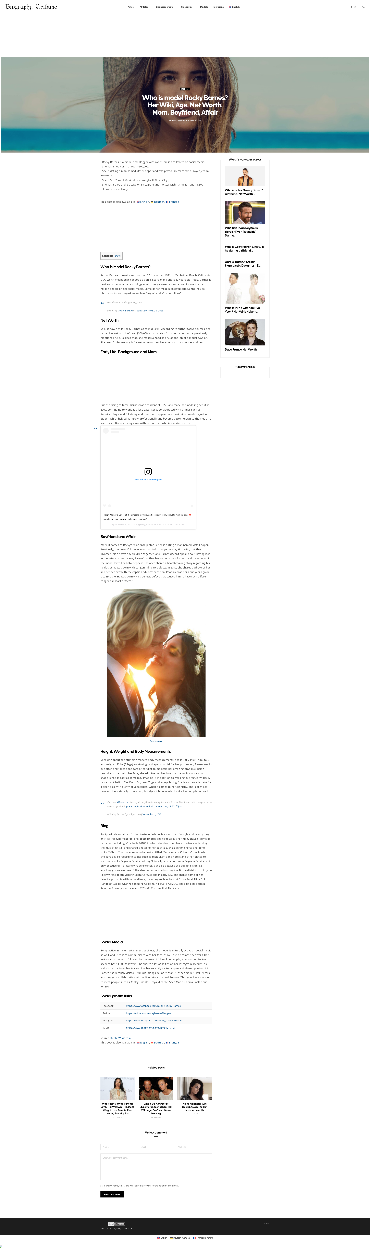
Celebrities (186, 7)
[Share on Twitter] (87, 179)
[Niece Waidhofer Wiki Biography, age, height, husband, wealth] (194, 1088)
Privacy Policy (116, 1228)
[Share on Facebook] (87, 172)
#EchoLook (123, 802)
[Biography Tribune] (31, 7)
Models (204, 7)
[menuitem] (235, 7)
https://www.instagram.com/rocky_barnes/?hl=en (154, 1020)
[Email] (87, 195)
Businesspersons (164, 7)
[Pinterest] (87, 187)
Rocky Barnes (125, 310)
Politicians (218, 7)
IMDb (113, 1038)
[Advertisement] (185, 36)
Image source (156, 741)
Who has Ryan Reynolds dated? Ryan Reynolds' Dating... (241, 231)
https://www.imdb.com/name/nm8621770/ (150, 1027)
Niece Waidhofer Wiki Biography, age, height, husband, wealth (194, 1107)
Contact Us (127, 1228)
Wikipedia (124, 1038)
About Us (104, 1228)
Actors (131, 7)
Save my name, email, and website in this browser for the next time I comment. (141, 1185)
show (117, 255)
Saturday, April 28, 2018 (150, 310)
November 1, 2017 (151, 814)
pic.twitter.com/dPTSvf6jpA (166, 806)
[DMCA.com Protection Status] (116, 1225)
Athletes (144, 7)
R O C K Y (132, 524)
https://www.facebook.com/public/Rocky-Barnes (153, 1005)
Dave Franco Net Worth (241, 349)
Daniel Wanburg (179, 120)
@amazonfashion (135, 806)
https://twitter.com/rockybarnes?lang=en (149, 1013)
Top (267, 1224)
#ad (147, 806)
